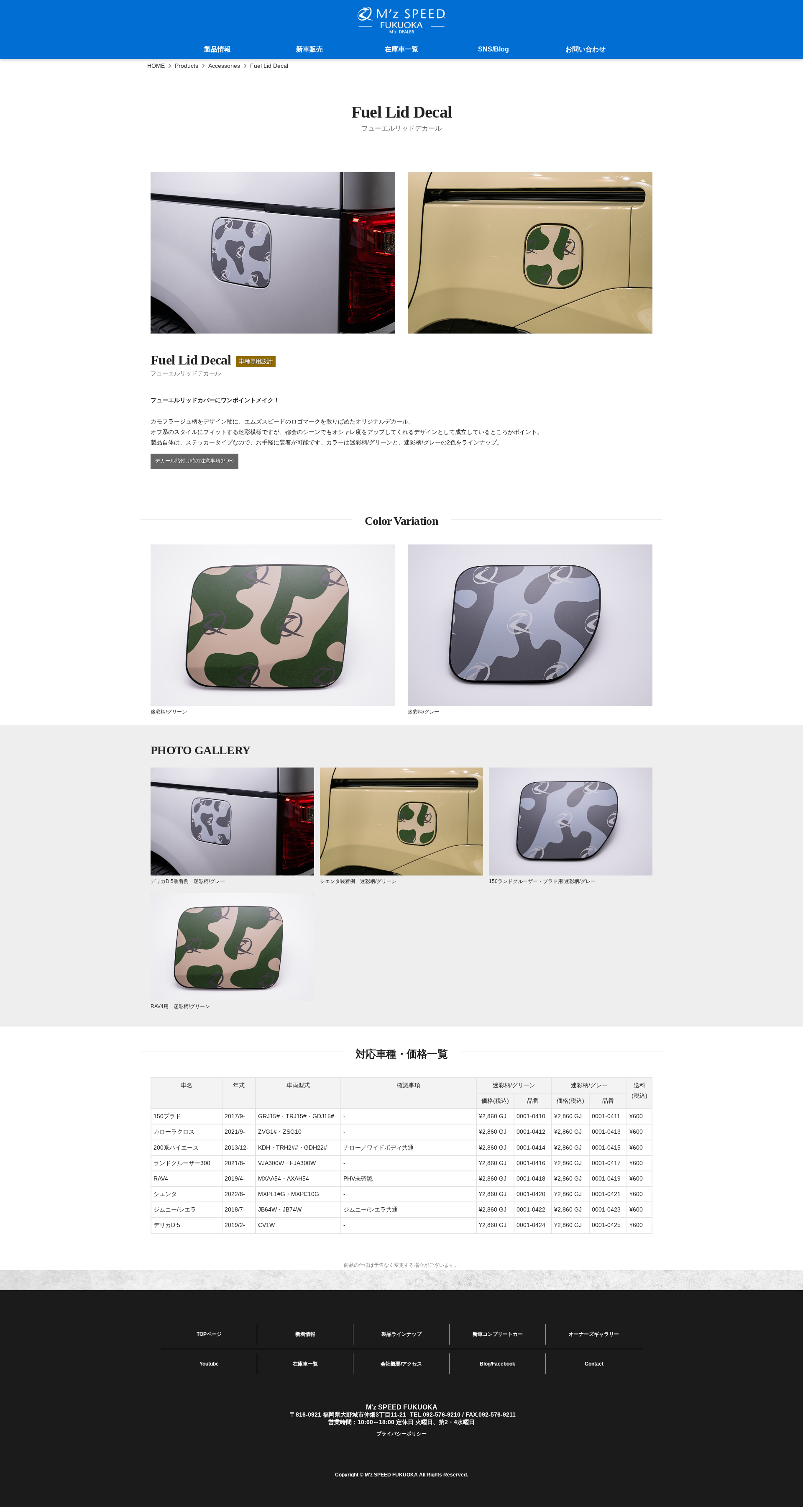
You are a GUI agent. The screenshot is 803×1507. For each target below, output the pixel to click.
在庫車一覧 (401, 49)
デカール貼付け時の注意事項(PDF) (194, 461)
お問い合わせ (585, 49)
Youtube (209, 1364)
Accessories (224, 65)
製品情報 (217, 49)
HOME (156, 65)
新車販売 (309, 49)
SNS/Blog (493, 49)
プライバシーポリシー (401, 1434)
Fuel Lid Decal (269, 65)
